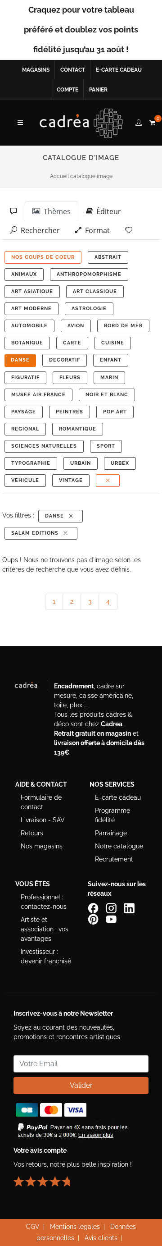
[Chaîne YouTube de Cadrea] (111, 918)
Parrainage (111, 833)
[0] (152, 121)
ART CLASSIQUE (95, 291)
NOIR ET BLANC (107, 395)
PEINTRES (69, 412)
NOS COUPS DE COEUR (43, 257)
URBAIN (80, 463)
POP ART (115, 412)
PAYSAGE (23, 412)
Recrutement (114, 859)
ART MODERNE (31, 309)
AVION (76, 326)
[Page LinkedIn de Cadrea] (130, 907)
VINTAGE (71, 480)
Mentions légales (75, 1226)
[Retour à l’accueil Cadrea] (81, 122)
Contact (72, 70)
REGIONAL (25, 429)
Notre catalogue (119, 846)
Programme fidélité (112, 815)
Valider (81, 1085)
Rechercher (38, 230)
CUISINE (112, 343)
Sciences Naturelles (44, 446)
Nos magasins (42, 846)
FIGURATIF (25, 377)
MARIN (109, 377)
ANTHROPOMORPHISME (89, 274)
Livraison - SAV (43, 820)
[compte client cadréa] (138, 121)
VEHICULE (25, 480)
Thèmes (55, 211)
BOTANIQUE (27, 343)
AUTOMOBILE (29, 326)
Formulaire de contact (41, 802)
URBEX (120, 463)
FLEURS (70, 377)
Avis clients (101, 1237)
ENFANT (111, 360)
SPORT (106, 446)
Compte (67, 90)
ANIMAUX (24, 274)
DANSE (20, 360)
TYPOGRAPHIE (30, 463)
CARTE (72, 343)
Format (95, 230)
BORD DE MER (123, 326)
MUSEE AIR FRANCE (38, 395)
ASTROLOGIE (89, 309)
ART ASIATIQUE (32, 291)
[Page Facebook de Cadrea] (94, 907)
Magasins (36, 70)
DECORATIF (64, 360)
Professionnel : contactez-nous (44, 901)
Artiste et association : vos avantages (44, 929)
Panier (98, 90)
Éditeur (107, 211)
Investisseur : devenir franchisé (46, 956)
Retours (32, 833)
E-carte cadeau (119, 70)
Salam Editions (36, 533)
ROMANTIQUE (77, 429)
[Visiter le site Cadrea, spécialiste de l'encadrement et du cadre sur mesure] (30, 687)
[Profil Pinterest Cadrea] (94, 918)
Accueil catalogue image (81, 176)
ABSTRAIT (108, 257)
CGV (33, 1226)
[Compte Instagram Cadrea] (112, 907)
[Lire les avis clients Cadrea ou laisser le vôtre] (47, 1177)
